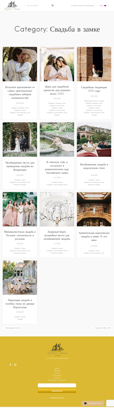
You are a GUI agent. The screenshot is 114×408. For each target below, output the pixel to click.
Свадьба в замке (19, 110)
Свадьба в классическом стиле (20, 112)
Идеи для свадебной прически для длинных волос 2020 (57, 90)
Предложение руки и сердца (94, 101)
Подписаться (57, 391)
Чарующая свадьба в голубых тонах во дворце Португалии (19, 303)
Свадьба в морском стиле (19, 108)
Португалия (57, 375)
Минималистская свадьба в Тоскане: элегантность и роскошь (20, 235)
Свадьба (20, 115)
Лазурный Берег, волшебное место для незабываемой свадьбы (57, 235)
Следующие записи (101, 328)
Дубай (57, 368)
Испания (57, 378)
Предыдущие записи (13, 328)
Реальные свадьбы (20, 184)
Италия (57, 373)
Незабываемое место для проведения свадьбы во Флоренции (20, 166)
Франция (57, 371)
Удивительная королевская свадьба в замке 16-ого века (94, 236)
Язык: (102, 6)
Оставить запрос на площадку (82, 6)
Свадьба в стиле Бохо (57, 105)
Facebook (10, 365)
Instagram (15, 365)
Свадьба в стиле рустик (57, 110)
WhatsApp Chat (94, 403)
